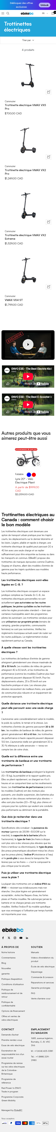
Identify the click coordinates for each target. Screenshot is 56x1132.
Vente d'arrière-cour (40, 998)
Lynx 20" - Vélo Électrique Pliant (25, 480)
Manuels (35, 952)
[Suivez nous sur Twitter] (8, 937)
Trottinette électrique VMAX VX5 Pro (25, 106)
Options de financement (13, 1011)
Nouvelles (6, 968)
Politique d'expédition (11, 979)
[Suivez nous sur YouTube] (20, 937)
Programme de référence (8, 1081)
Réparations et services (42, 982)
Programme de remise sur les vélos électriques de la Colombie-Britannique (13, 1068)
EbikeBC (18, 1110)
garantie (5, 973)
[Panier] (53, 13)
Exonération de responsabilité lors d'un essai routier (12, 1054)
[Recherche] (8, 13)
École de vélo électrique (43, 966)
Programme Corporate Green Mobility (12, 1099)
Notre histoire (8, 952)
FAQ (33, 993)
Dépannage (36, 972)
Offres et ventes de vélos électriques (10, 1018)
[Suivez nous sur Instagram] (14, 937)
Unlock (45, 5)
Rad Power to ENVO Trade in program (11, 1090)
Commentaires (8, 957)
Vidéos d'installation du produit (42, 959)
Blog (3, 963)
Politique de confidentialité (8, 1004)
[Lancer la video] (28, 344)
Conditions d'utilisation (12, 984)
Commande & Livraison (42, 977)
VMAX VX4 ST (14, 300)
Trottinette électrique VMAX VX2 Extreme (25, 236)
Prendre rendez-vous (11, 1040)
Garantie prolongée (40, 988)
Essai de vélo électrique (12, 1045)
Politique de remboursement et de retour (11, 993)
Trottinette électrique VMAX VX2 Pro (25, 171)
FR (43, 13)
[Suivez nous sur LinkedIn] (26, 937)
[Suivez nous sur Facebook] (2, 937)
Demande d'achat (10, 1034)
